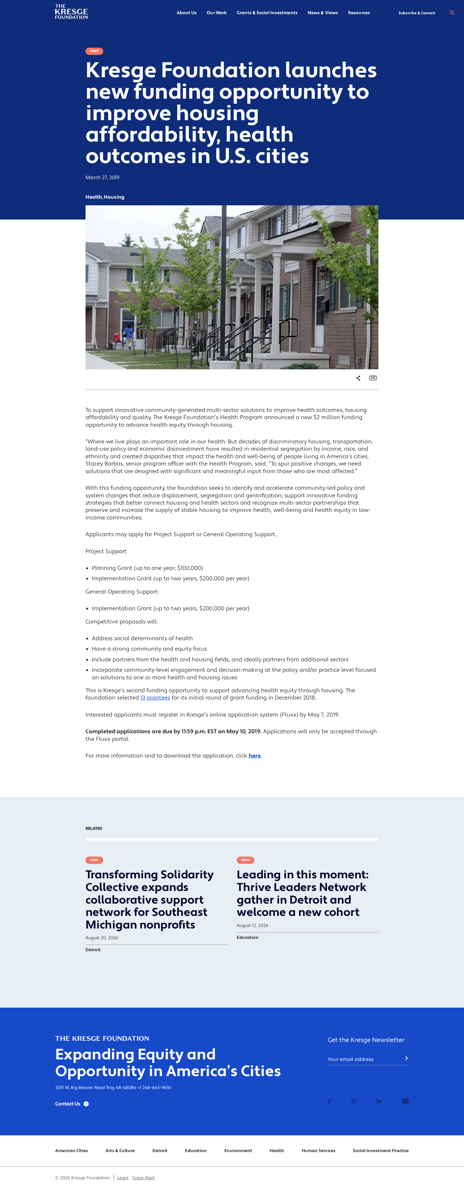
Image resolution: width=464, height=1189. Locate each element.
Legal (122, 1178)
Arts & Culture (120, 1151)
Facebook (354, 405)
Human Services (319, 1151)
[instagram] (353, 1101)
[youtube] (405, 1101)
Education (196, 1151)
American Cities (71, 1151)
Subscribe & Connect (417, 13)
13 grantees (155, 697)
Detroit (160, 1151)
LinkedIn (353, 426)
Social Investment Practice (381, 1151)
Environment (238, 1151)
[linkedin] (379, 1101)
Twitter (352, 416)
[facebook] (329, 1101)
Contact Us (67, 1104)
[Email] (373, 378)
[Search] (452, 12)
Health (277, 1151)
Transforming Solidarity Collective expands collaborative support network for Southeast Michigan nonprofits (150, 900)
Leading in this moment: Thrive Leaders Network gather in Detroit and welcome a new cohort (302, 894)
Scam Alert (143, 1178)
